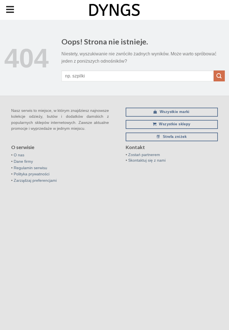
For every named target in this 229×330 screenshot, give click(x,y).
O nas (19, 155)
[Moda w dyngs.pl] (114, 10)
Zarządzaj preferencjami (35, 180)
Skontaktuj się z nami (147, 160)
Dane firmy (23, 161)
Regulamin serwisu (30, 168)
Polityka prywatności (31, 174)
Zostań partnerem (144, 154)
